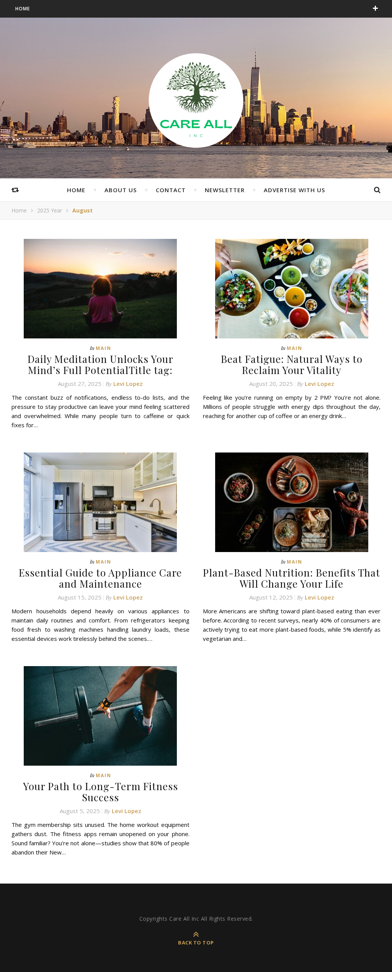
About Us (121, 190)
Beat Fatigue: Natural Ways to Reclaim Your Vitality (292, 364)
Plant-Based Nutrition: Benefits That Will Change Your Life (291, 578)
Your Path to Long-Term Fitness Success (100, 791)
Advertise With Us (294, 190)
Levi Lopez (128, 383)
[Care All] (196, 100)
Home (22, 8)
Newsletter (225, 190)
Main (103, 348)
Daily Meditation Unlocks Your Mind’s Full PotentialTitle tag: (100, 364)
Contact (171, 190)
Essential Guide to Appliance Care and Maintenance (100, 578)
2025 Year (49, 210)
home (76, 190)
